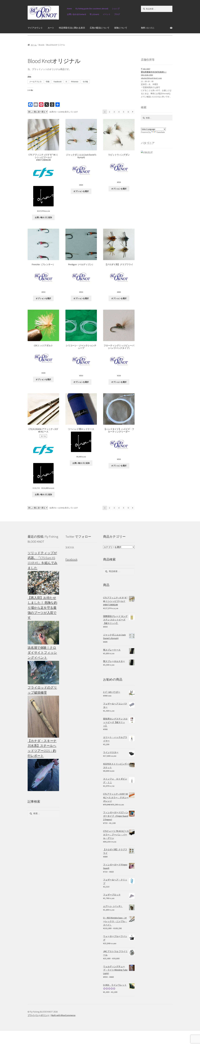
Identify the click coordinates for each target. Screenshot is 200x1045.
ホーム (34, 45)
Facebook (71, 559)
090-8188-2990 (147, 75)
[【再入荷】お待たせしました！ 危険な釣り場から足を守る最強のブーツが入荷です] (43, 632)
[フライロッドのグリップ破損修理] (43, 716)
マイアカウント (35, 27)
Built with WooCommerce (63, 1015)
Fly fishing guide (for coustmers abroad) (92, 8)
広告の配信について (99, 27)
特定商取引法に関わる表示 (72, 27)
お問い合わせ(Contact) (76, 14)
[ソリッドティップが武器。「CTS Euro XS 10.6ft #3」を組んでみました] (43, 582)
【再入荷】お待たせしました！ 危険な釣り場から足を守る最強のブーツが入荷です (42, 608)
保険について (120, 27)
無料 (147, 27)
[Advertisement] (156, 575)
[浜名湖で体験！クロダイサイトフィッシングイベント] (43, 672)
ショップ (116, 8)
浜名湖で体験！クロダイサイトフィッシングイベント (42, 652)
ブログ (117, 14)
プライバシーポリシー (38, 1015)
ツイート (69, 547)
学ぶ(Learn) (94, 14)
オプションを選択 (81, 191)
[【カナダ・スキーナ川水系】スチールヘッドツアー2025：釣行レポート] (43, 775)
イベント (106, 14)
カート (51, 27)
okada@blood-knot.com (151, 78)
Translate (160, 132)
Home (69, 8)
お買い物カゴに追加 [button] (43, 217)
